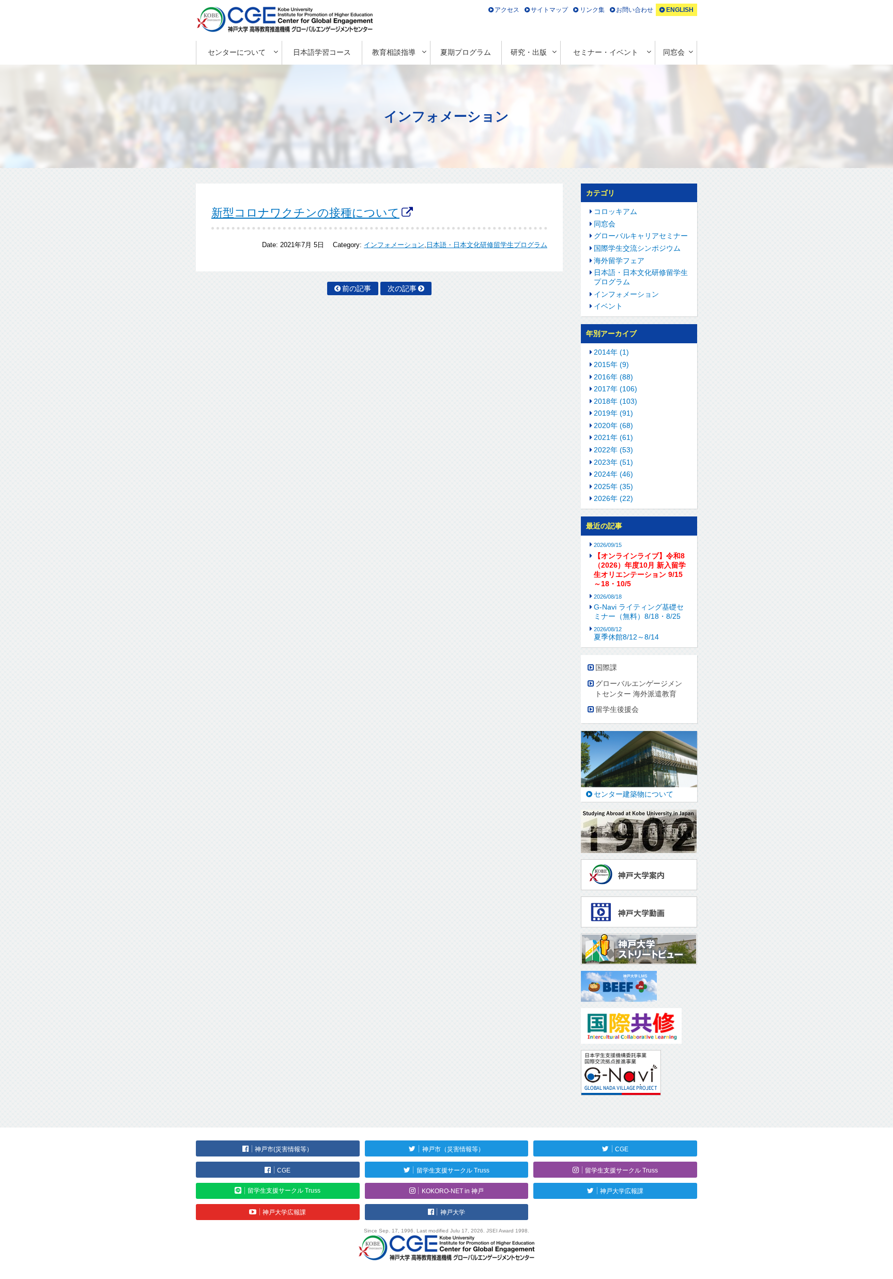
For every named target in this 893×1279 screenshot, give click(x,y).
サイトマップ (549, 9)
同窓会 (674, 52)
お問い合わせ (634, 9)
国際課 (606, 667)
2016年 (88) (613, 377)
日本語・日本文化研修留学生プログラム (486, 245)
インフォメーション (394, 245)
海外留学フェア (619, 260)
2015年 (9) (611, 364)
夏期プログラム (465, 52)
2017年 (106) (615, 389)
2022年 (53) (613, 450)
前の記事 (356, 288)
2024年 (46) (613, 474)
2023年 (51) (613, 462)
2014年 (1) (611, 352)
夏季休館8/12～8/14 (626, 633)
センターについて (237, 52)
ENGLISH (680, 9)
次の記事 (402, 288)
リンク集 (592, 9)
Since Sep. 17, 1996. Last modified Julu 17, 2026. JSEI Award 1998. (446, 1231)
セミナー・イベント (605, 52)
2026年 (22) (613, 498)
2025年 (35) (613, 486)
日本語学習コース (322, 52)
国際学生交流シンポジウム (637, 248)
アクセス (507, 9)
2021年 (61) (613, 437)
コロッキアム (615, 211)
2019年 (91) (613, 413)
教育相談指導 (393, 52)
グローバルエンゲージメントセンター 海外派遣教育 (638, 688)
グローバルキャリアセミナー (641, 236)
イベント (608, 306)
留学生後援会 (617, 709)
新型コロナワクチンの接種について (305, 212)
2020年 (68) (613, 425)
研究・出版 (529, 52)
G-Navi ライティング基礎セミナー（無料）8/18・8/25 (639, 611)
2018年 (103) (615, 401)
